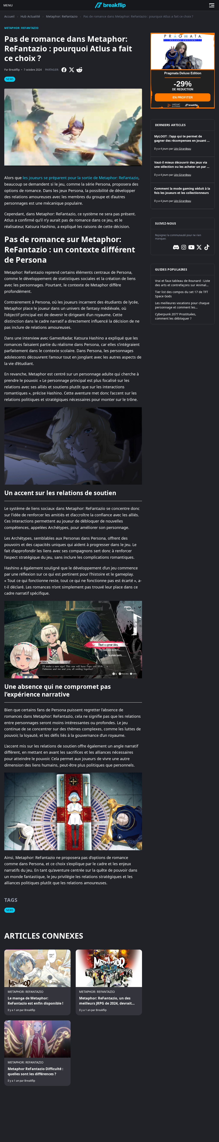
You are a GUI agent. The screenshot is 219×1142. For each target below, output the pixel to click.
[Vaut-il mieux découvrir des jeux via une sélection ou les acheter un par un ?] (183, 170)
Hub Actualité (30, 16)
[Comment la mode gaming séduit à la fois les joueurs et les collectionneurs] (183, 196)
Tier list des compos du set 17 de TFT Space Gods (181, 294)
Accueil (9, 16)
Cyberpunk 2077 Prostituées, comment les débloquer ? (175, 316)
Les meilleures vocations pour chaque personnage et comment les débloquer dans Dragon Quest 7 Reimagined (182, 305)
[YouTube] (191, 247)
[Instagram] (183, 247)
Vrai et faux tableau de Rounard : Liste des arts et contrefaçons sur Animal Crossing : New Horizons (182, 283)
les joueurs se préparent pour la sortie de (61, 177)
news (9, 79)
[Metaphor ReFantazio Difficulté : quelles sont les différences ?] (37, 1053)
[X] (71, 69)
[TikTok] (206, 247)
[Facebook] (64, 69)
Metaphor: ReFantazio (61, 16)
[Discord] (176, 247)
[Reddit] (79, 69)
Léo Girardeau (182, 148)
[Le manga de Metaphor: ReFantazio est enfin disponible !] (37, 982)
